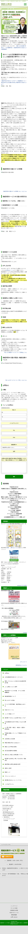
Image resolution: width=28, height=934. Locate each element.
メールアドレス (14, 423)
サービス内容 (14, 908)
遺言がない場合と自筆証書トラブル (14, 754)
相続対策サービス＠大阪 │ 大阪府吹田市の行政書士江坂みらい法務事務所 (14, 922)
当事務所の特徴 (14, 910)
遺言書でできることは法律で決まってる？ (15, 717)
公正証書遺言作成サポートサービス (14, 677)
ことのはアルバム (9, 784)
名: (2, 416)
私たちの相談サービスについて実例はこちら (15, 352)
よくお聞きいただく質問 (11, 686)
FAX (14, 437)
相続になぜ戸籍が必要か (11, 746)
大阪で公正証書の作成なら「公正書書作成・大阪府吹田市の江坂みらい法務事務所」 (14, 47)
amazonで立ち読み (22, 585)
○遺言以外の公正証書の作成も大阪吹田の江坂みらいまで (14, 82)
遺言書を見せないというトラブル (13, 780)
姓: (2, 412)
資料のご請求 (8, 768)
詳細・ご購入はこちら (12, 547)
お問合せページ (9, 270)
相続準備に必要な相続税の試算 (12, 764)
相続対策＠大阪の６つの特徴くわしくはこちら (15, 191)
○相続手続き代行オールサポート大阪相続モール (13, 80)
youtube (25, 632)
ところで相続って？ (10, 714)
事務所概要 (14, 914)
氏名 (14, 409)
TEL (14, 430)
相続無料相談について (10, 696)
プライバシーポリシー (10, 776)
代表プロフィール (9, 710)
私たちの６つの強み (10, 700)
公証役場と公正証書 (10, 738)
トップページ (14, 906)
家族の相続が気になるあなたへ (12, 742)
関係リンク (7, 772)
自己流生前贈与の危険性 (11, 750)
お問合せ (7, 673)
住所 (14, 451)
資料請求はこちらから (21, 665)
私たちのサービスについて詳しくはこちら (16, 380)
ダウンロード (23, 661)
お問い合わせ (14, 917)
